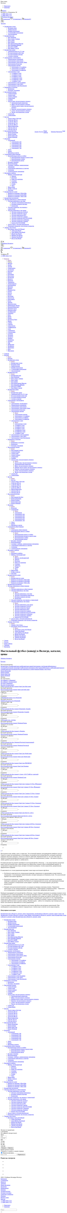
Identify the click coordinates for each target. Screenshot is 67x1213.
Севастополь (11, 326)
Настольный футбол (17, 497)
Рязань (10, 321)
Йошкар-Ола (11, 290)
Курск (9, 301)
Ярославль (11, 350)
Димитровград (12, 283)
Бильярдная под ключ (17, 578)
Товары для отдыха (17, 625)
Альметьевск (11, 268)
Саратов (10, 324)
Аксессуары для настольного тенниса (26, 463)
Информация (4, 1188)
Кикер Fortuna (5, 672)
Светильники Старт (21, 424)
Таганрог (10, 335)
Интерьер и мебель (16, 553)
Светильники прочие (21, 414)
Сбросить (10, 1148)
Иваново (10, 287)
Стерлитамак (11, 332)
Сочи (9, 329)
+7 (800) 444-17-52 (6, 14)
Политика (4, 1186)
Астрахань (11, 269)
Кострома (10, 296)
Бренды (3, 1199)
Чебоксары (11, 344)
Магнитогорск (12, 304)
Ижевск (10, 288)
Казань (10, 291)
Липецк (10, 302)
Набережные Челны (14, 305)
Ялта (9, 349)
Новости (3, 1182)
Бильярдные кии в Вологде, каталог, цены (13, 913)
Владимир (11, 274)
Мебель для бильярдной (22, 558)
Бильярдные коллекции (11, 669)
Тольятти (10, 336)
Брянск (10, 273)
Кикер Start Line (5, 674)
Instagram (7, 7)
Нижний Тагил (12, 308)
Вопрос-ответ (5, 1197)
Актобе (10, 266)
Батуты (13, 480)
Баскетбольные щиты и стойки (24, 534)
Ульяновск (11, 340)
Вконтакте (7, 6)
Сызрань (10, 333)
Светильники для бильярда (19, 403)
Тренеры (3, 1183)
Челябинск (11, 346)
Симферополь (12, 327)
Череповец (11, 347)
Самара (10, 322)
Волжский (11, 277)
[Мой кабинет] (2, 250)
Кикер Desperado (6, 671)
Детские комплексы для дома (23, 593)
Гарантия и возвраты (7, 1194)
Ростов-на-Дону (12, 319)
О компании (4, 1180)
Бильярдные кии (16, 375)
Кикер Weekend (5, 675)
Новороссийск (12, 310)
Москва (10, 263)
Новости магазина (8, 1153)
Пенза (9, 316)
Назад (9, 260)
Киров (10, 294)
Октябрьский (12, 311)
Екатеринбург (12, 285)
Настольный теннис (17, 450)
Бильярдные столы (16, 363)
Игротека (14, 508)
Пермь (10, 318)
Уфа (9, 343)
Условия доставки (6, 1193)
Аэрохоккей (18, 512)
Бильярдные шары (16, 392)
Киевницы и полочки (17, 442)
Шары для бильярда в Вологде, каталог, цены (41, 915)
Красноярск (11, 299)
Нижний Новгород (13, 307)
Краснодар (11, 297)
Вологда (10, 279)
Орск (9, 315)
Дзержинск (11, 282)
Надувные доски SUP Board (23, 629)
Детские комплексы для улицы (24, 604)
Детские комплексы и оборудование (22, 589)
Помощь (3, 1189)
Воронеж (10, 280)
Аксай (9, 265)
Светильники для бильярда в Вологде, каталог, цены (41, 913)
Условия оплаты (5, 1191)
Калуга (10, 293)
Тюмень (10, 338)
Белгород (10, 271)
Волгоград (11, 276)
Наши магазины (5, 1185)
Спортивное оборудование (19, 530)
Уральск (10, 341)
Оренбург (10, 313)
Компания (4, 1179)
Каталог (10, 358)
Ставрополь (11, 330)
